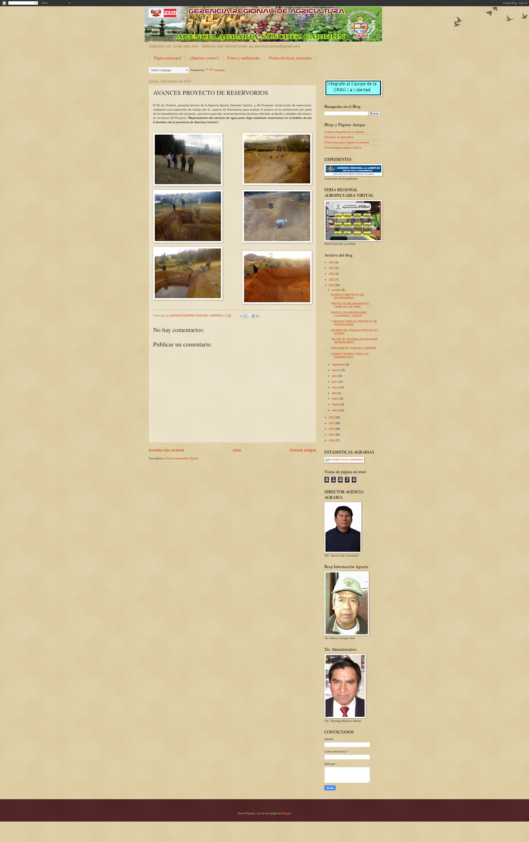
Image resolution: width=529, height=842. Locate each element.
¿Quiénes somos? (204, 58)
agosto (336, 370)
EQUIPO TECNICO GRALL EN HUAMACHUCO (349, 355)
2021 (332, 279)
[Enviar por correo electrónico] (242, 316)
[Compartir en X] (250, 316)
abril (335, 393)
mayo (335, 387)
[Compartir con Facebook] (253, 316)
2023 (332, 268)
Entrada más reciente (166, 450)
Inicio (237, 450)
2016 (332, 428)
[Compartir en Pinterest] (257, 316)
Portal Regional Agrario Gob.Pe (343, 147)
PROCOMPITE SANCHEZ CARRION (353, 348)
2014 (332, 440)
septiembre (339, 364)
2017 (332, 423)
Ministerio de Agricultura (338, 137)
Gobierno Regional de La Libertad (344, 132)
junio (335, 381)
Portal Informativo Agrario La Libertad (346, 142)
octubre (337, 289)
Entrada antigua (303, 450)
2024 (332, 262)
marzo (336, 398)
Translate (219, 70)
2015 (332, 434)
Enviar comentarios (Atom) (182, 458)
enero (335, 410)
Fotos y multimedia (243, 58)
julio (334, 375)
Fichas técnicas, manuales (290, 58)
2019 (332, 285)
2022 (332, 273)
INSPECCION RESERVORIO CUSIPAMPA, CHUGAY (349, 314)
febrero (336, 404)
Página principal (167, 58)
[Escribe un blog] (246, 316)
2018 (332, 417)
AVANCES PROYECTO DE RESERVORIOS (347, 296)
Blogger (286, 813)
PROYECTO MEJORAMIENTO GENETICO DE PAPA (350, 305)
